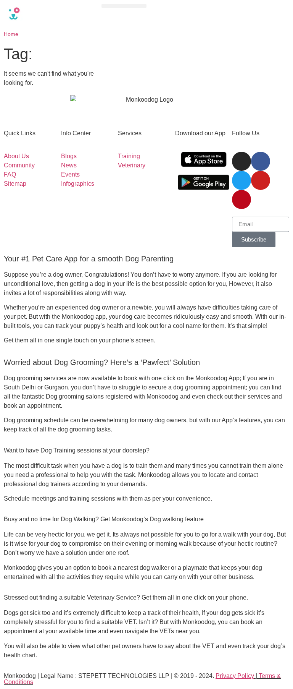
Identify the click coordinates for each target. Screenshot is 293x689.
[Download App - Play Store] (203, 182)
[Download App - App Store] (204, 159)
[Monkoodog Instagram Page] (241, 161)
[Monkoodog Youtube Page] (260, 180)
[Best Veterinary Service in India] (49, 13)
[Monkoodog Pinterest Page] (241, 199)
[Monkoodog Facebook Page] (260, 161)
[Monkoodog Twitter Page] (241, 180)
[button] (123, 6)
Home (11, 34)
